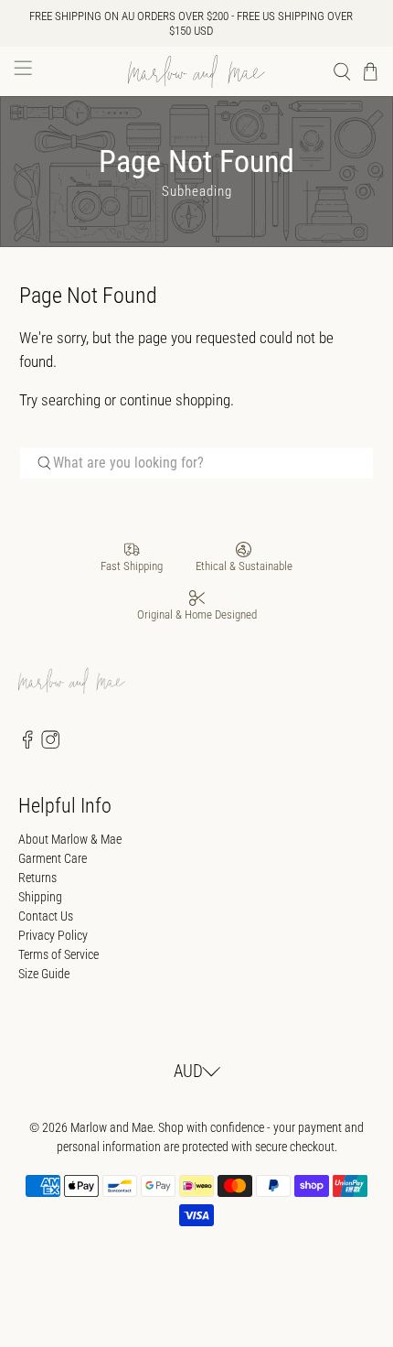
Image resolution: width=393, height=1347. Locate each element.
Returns (37, 877)
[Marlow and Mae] (197, 71)
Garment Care (52, 858)
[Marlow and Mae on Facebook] (27, 744)
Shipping (40, 896)
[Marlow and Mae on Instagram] (50, 744)
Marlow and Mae (111, 1127)
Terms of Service (58, 954)
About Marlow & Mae (70, 839)
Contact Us (45, 916)
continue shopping (175, 400)
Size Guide (43, 973)
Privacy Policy (53, 935)
